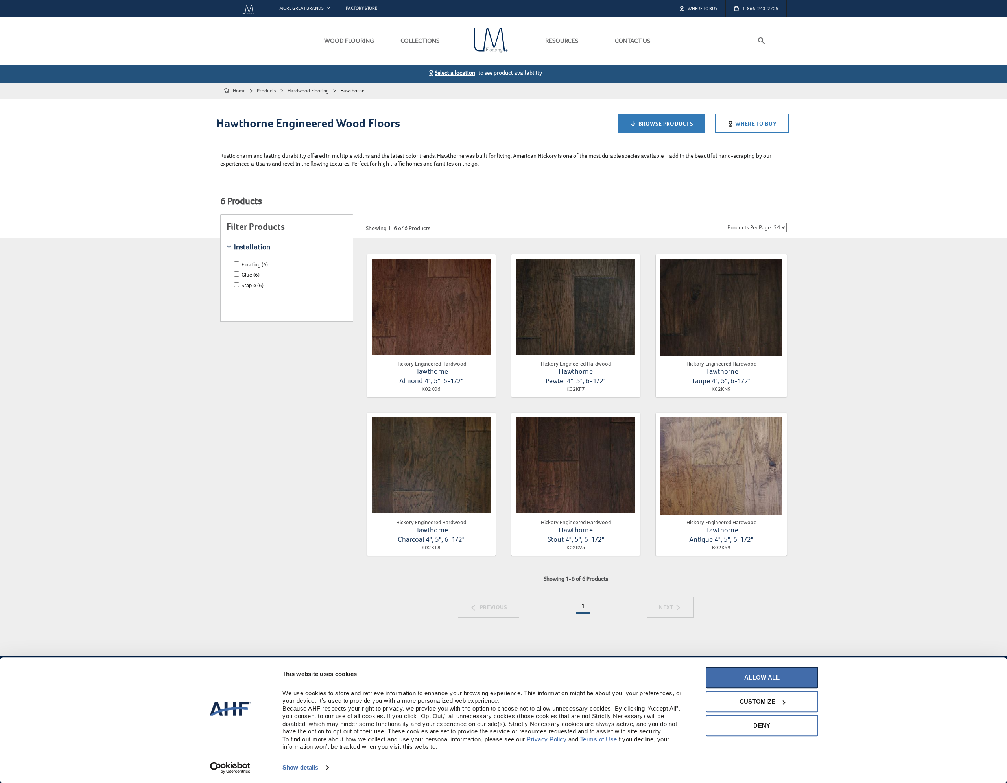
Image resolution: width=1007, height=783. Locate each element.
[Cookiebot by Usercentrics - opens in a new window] (230, 768)
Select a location (455, 73)
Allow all (762, 677)
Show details (300, 767)
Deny (761, 725)
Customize (758, 701)
